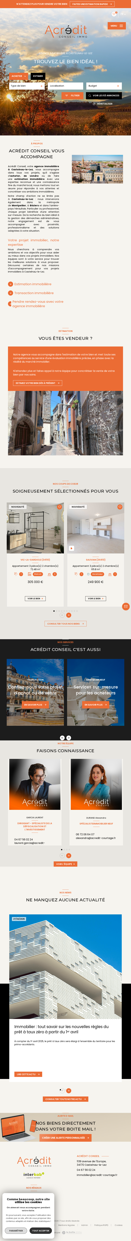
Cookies (119, 1225)
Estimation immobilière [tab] (32, 284)
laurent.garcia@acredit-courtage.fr (29, 844)
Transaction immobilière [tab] (34, 293)
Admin (84, 1225)
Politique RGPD (101, 1225)
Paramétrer (16, 1230)
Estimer (38, 76)
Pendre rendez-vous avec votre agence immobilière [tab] (37, 303)
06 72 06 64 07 (85, 834)
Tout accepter (40, 1230)
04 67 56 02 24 (23, 839)
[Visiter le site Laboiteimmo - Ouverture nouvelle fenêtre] (71, 1233)
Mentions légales (66, 1225)
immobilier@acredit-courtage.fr (97, 1175)
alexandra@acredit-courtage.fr (96, 838)
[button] (68, 615)
